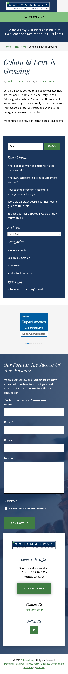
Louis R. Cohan (15, 81)
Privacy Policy (32, 663)
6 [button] (35, 343)
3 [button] (30, 343)
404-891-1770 (36, 16)
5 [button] (33, 343)
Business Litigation (18, 258)
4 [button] (31, 343)
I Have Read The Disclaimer (27, 508)
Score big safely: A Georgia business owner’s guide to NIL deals (33, 204)
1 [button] (26, 343)
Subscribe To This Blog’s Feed (25, 289)
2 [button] (28, 343)
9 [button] (41, 343)
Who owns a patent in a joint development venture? (32, 180)
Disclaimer (10, 501)
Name (8, 404)
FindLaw (40, 667)
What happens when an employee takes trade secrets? (30, 168)
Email (8, 422)
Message (9, 458)
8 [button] (39, 343)
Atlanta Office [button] (34, 588)
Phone (8, 440)
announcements (16, 250)
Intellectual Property (19, 273)
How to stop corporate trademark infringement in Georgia (27, 192)
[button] (62, 6)
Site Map (20, 663)
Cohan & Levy (27, 660)
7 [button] (37, 343)
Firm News (49, 81)
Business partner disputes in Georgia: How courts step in (32, 216)
